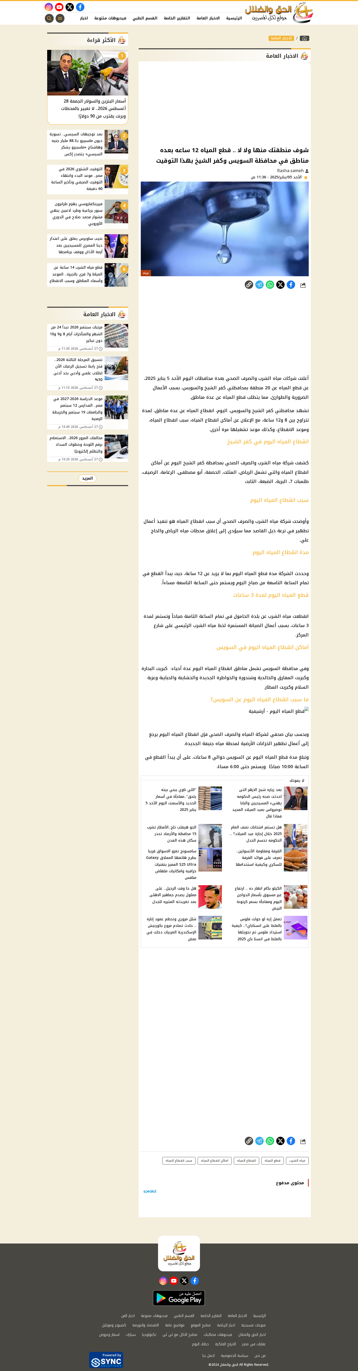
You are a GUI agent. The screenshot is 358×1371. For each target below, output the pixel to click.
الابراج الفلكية (225, 1344)
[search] (49, 18)
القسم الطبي (145, 18)
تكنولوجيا (149, 1334)
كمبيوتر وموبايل (114, 1325)
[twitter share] (280, 284)
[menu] (60, 18)
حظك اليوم (200, 1344)
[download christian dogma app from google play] (179, 1298)
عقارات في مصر (254, 1344)
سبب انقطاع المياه (179, 1160)
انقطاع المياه (246, 1160)
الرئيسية (234, 18)
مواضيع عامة (175, 1325)
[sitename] (179, 1253)
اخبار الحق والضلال (252, 1334)
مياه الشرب (297, 1160)
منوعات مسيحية (253, 1325)
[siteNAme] (279, 13)
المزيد (87, 478)
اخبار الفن (79, 18)
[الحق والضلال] (304, 38)
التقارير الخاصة (177, 18)
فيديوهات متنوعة (110, 18)
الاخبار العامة (208, 18)
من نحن (260, 1355)
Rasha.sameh (291, 171)
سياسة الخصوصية (234, 1355)
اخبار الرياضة (226, 1325)
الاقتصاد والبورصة (145, 1325)
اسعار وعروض (109, 1334)
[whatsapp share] (270, 284)
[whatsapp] (249, 284)
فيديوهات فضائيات (218, 1334)
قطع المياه (272, 1160)
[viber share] (259, 284)
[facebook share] (291, 284)
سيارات (131, 1334)
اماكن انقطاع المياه (214, 1160)
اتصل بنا (208, 1355)
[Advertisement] (225, 103)
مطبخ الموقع (201, 1325)
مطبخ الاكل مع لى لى (179, 1334)
